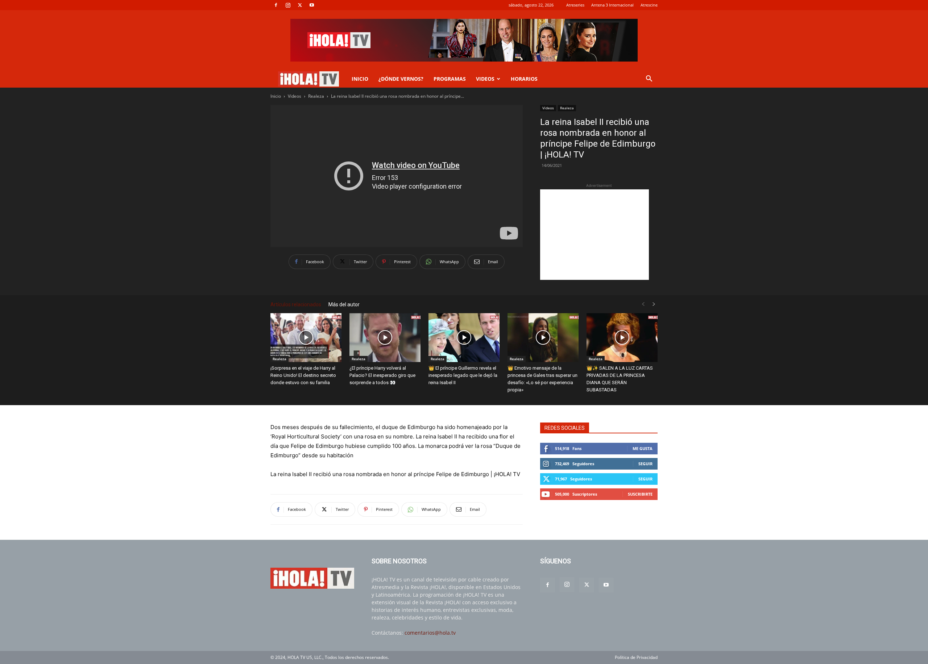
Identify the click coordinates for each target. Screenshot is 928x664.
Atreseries (575, 5)
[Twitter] (299, 5)
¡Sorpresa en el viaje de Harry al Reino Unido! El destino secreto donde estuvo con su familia (303, 375)
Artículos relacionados (295, 304)
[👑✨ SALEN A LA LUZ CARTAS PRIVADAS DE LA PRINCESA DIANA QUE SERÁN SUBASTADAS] (622, 337)
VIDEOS (485, 78)
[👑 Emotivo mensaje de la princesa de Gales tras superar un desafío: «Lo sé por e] (543, 337)
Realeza (316, 96)
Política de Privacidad (636, 657)
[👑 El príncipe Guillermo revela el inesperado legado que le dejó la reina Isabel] (464, 337)
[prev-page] (643, 304)
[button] (649, 79)
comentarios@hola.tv (430, 632)
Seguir (645, 463)
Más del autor (344, 304)
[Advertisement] (594, 234)
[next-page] (654, 304)
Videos (294, 96)
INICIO (360, 78)
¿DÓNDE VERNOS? (400, 78)
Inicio (275, 96)
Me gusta (642, 448)
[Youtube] (311, 5)
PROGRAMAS (450, 78)
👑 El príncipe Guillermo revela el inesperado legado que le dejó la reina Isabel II (462, 375)
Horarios (524, 78)
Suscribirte (640, 494)
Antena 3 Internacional (612, 5)
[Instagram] (287, 5)
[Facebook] (275, 5)
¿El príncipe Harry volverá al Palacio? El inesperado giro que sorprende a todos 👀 (382, 375)
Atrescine (649, 5)
